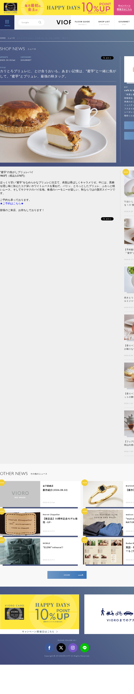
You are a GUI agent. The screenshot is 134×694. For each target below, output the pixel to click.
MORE (67, 575)
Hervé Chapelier (51, 514)
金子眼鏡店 (48, 486)
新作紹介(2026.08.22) (55, 490)
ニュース (11, 38)
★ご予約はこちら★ (12, 203)
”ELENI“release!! (53, 547)
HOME (3, 38)
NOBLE (46, 543)
